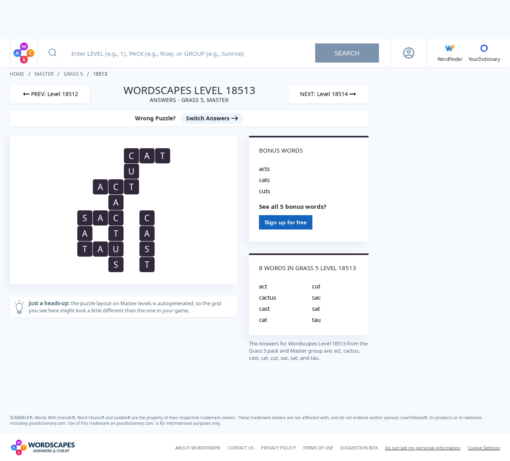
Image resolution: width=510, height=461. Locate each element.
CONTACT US (241, 448)
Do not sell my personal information (423, 448)
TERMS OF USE (318, 448)
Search (346, 53)
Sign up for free (286, 222)
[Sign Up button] (408, 53)
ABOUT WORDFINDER (197, 448)
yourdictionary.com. (48, 423)
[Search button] (52, 53)
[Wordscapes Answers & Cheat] (24, 53)
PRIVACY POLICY (278, 448)
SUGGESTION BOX (359, 448)
